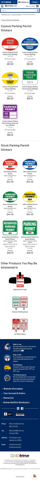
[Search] (37, 10)
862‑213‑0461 (13, 426)
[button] (35, 476)
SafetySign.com (19, 461)
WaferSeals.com (21, 464)
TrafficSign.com (7, 463)
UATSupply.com (33, 463)
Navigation (2, 6)
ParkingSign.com (5, 14)
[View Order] (19, 8)
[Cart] (38, 6)
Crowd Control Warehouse (29, 461)
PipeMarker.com (15, 463)
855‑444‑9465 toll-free (16, 424)
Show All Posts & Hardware (10, 20)
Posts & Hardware (16, 14)
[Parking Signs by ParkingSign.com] (10, 6)
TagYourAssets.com (24, 463)
